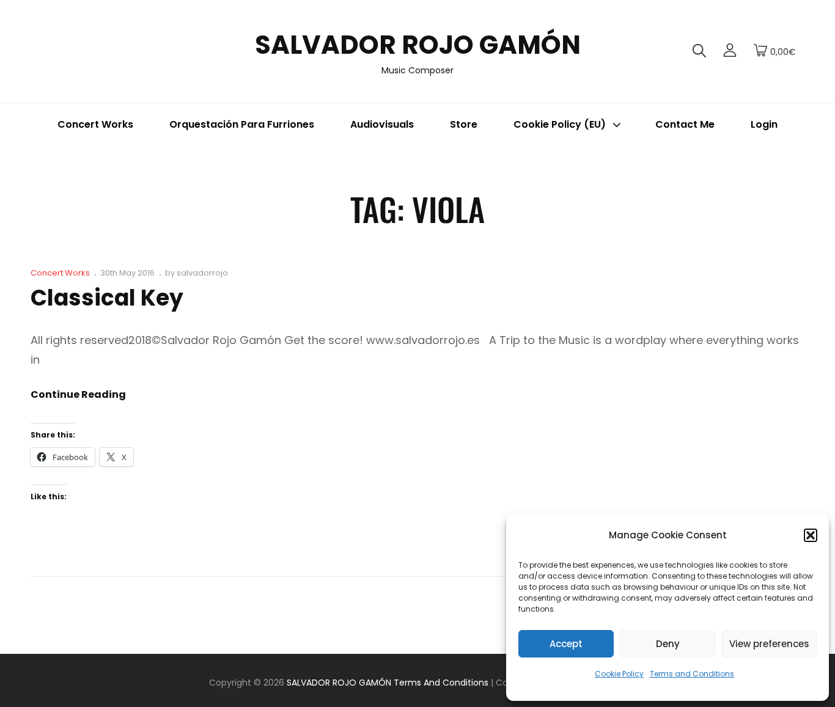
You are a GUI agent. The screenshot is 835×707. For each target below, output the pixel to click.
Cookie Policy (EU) (559, 124)
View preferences (769, 643)
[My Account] (730, 51)
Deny (668, 643)
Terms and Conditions (692, 674)
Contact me (685, 124)
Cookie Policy (619, 674)
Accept (566, 643)
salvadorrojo (202, 273)
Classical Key (107, 297)
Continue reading (78, 395)
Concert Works (95, 124)
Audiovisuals (382, 124)
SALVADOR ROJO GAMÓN (418, 45)
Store (463, 124)
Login (764, 124)
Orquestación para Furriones (241, 124)
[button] (810, 535)
